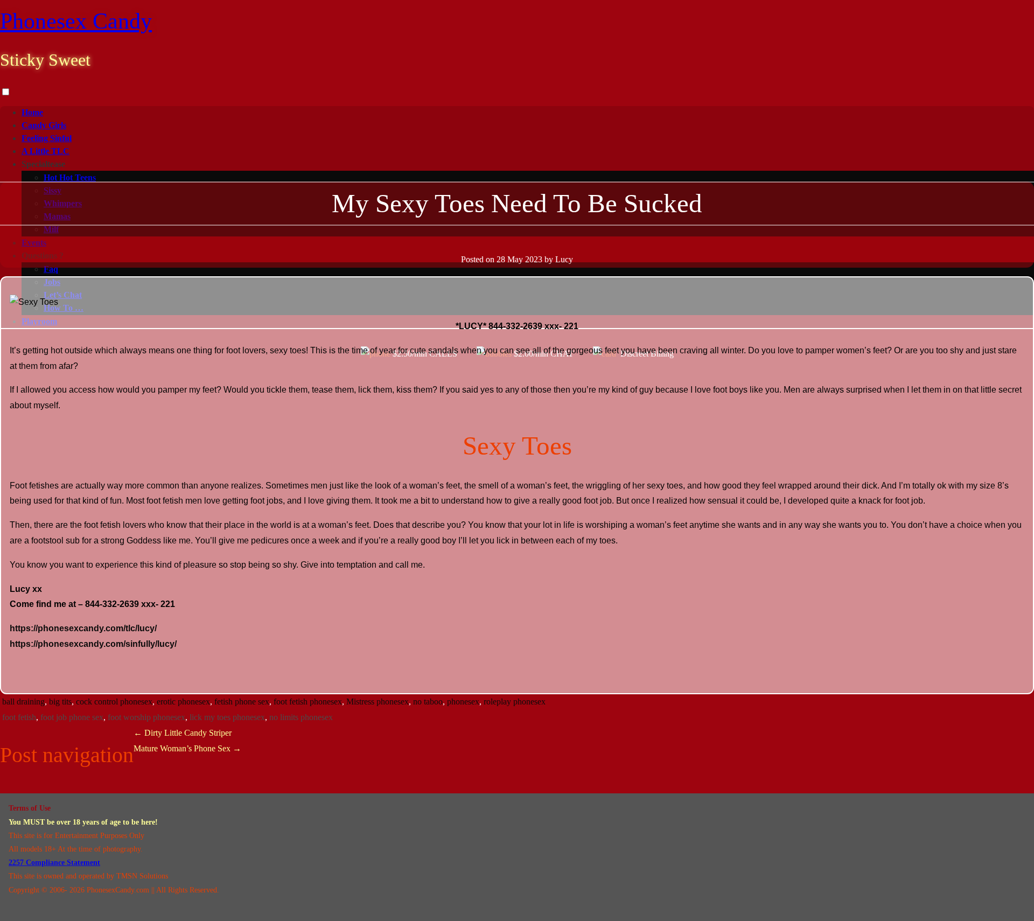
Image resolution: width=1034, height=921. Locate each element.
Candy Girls (44, 125)
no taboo (428, 701)
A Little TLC (45, 151)
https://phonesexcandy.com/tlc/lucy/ (83, 628)
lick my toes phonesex (227, 717)
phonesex (463, 701)
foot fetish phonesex (308, 701)
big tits (60, 701)
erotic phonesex (183, 701)
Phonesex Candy (76, 21)
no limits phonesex (301, 717)
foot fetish (19, 717)
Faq (51, 269)
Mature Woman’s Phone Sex (187, 748)
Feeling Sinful (47, 138)
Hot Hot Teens (70, 177)
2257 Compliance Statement (54, 863)
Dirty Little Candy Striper (183, 732)
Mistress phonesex (377, 701)
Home (32, 112)
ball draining (23, 701)
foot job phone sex (71, 717)
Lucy (564, 259)
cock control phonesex (114, 701)
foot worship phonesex (146, 717)
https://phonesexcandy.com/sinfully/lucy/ (93, 643)
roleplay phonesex (515, 701)
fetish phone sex (241, 701)
